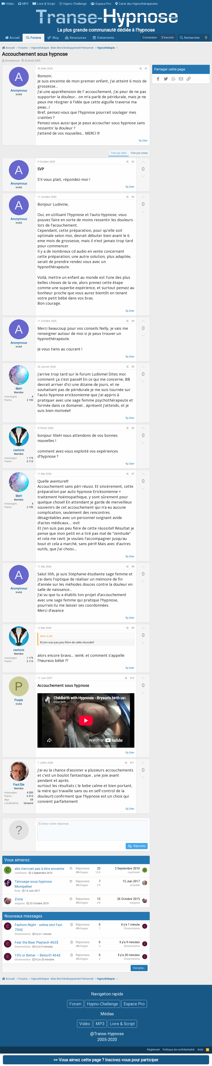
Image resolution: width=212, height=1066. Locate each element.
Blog (56, 38)
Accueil (14, 38)
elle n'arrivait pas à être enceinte (39, 869)
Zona (19, 899)
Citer (144, 140)
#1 (146, 68)
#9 (132, 628)
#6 (132, 428)
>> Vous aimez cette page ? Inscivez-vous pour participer (106, 1059)
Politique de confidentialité (178, 1049)
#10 (132, 678)
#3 (132, 197)
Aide (200, 1049)
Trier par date (118, 153)
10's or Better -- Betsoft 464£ (38, 955)
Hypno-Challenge (75, 4)
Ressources (78, 38)
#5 (132, 366)
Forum (75, 1003)
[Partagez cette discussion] (140, 68)
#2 (132, 161)
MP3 (25, 4)
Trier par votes (139, 153)
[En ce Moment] (206, 38)
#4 (132, 321)
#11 (132, 762)
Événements (105, 38)
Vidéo (10, 4)
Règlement (153, 1049)
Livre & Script (46, 4)
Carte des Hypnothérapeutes (138, 4)
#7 (132, 473)
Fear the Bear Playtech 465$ (36, 942)
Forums (36, 38)
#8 (132, 566)
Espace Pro (103, 4)
